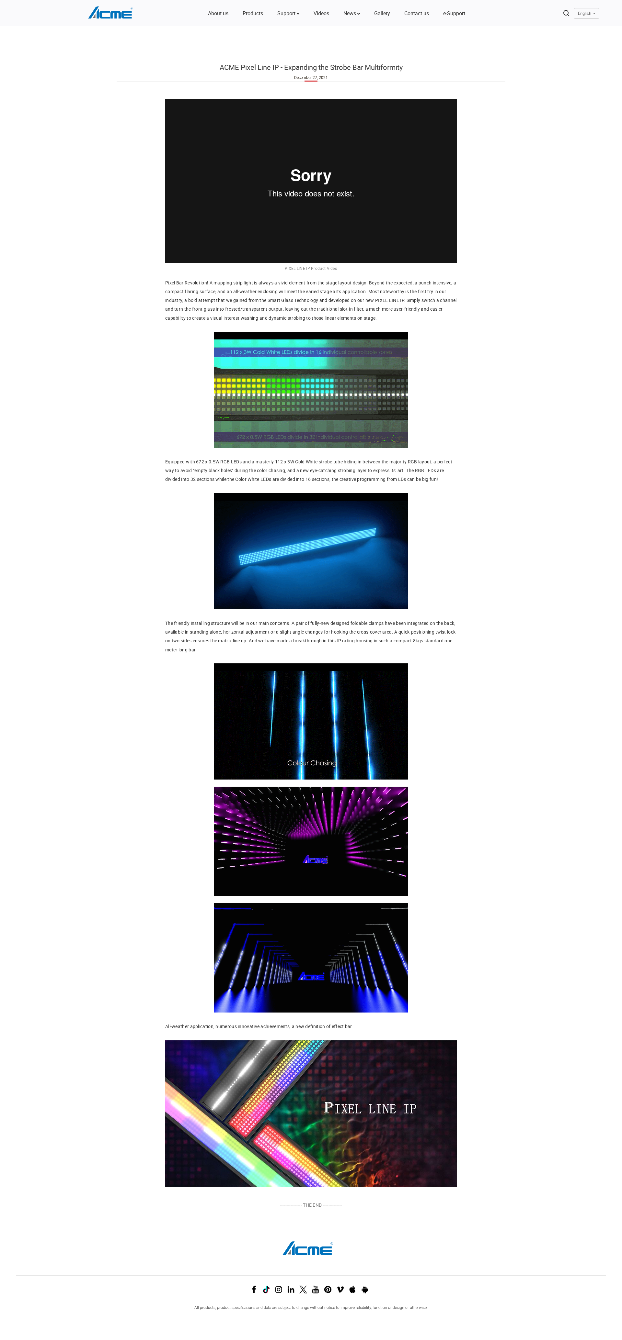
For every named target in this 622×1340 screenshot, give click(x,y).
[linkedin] (292, 1291)
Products (253, 13)
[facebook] (255, 1291)
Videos (321, 13)
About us (218, 13)
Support (287, 13)
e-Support (454, 13)
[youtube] (317, 1291)
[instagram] (280, 1291)
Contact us (416, 13)
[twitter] (304, 1291)
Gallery (382, 13)
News (350, 13)
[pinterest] (329, 1291)
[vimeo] (341, 1291)
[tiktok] (267, 1291)
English (585, 13)
